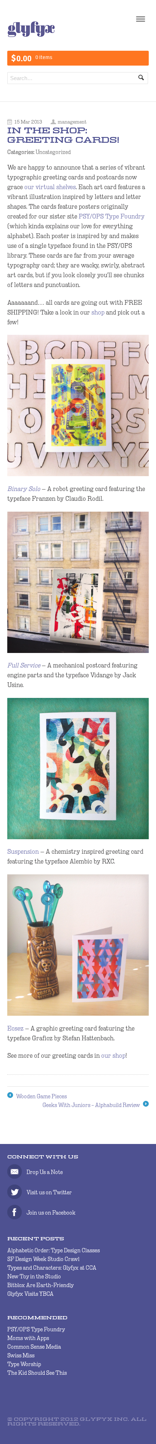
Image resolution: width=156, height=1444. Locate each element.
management (72, 121)
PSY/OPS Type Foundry (112, 216)
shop (97, 312)
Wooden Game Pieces (37, 1097)
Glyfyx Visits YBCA (30, 1294)
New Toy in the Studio (34, 1276)
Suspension (23, 851)
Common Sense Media (34, 1347)
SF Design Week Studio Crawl (43, 1259)
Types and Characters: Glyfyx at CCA (52, 1268)
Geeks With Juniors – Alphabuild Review (95, 1106)
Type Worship (24, 1364)
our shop (113, 1055)
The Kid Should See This (37, 1373)
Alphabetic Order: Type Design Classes (53, 1250)
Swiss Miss (20, 1355)
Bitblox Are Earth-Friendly (40, 1285)
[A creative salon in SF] (31, 35)
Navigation (140, 21)
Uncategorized (53, 152)
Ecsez (15, 1028)
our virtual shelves (50, 187)
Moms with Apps (28, 1338)
